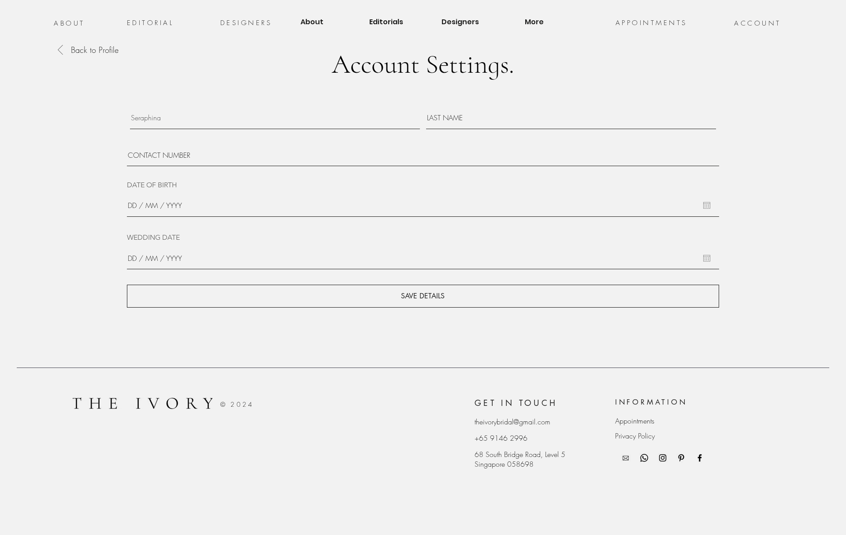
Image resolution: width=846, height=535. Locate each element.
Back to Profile (95, 50)
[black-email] (626, 458)
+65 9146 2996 (501, 438)
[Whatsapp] (644, 458)
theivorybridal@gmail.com (512, 422)
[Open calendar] (706, 205)
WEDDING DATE (153, 237)
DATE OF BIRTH (152, 185)
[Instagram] (663, 458)
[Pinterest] (681, 458)
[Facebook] (700, 458)
